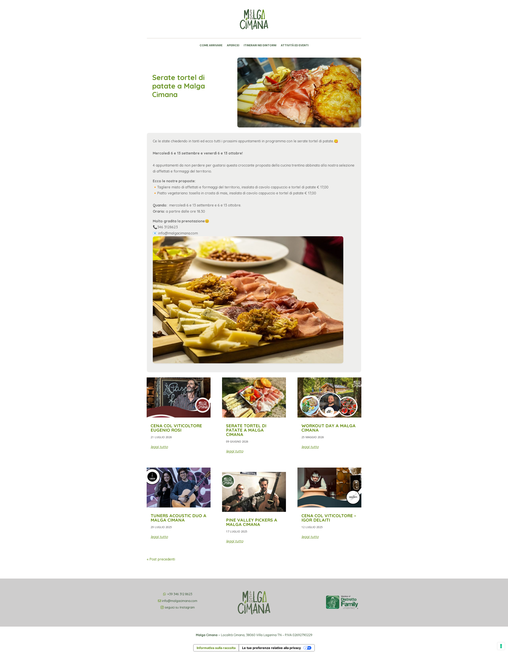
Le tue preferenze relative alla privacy (271, 648)
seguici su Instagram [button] (180, 607)
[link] (254, 35)
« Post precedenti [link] (161, 559)
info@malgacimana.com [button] (179, 601)
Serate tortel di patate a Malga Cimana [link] (246, 430)
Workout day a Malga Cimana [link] (328, 428)
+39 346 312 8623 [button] (179, 594)
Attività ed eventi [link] (295, 45)
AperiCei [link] (233, 45)
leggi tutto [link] (159, 447)
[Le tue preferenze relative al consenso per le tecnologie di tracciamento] (501, 646)
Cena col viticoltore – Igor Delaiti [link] (328, 518)
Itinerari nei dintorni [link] (260, 45)
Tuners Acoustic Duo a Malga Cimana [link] (178, 518)
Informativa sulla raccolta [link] (216, 648)
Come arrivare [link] (211, 45)
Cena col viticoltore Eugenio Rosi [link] (176, 428)
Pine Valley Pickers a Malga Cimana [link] (251, 522)
